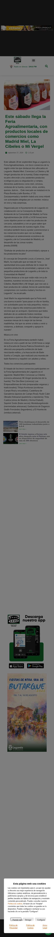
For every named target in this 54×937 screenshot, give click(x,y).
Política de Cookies (30, 926)
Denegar (28, 920)
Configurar (41, 920)
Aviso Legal (45, 926)
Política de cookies (15, 904)
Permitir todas (17, 920)
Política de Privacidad (13, 926)
